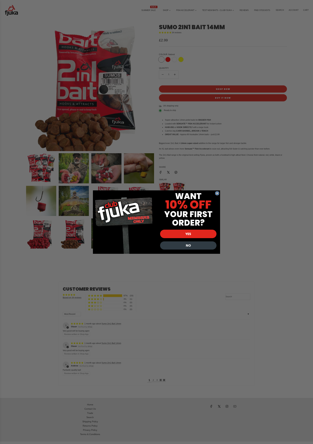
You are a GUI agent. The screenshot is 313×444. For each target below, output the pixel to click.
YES (188, 234)
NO (188, 245)
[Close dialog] (217, 193)
